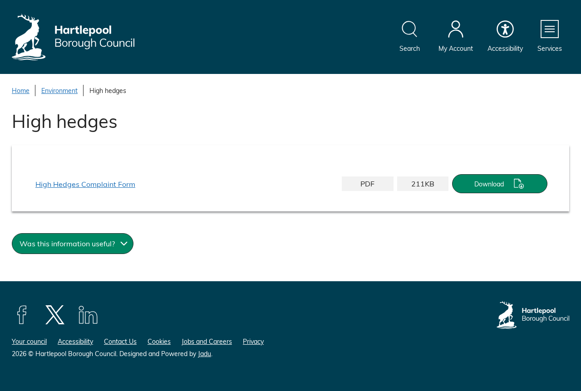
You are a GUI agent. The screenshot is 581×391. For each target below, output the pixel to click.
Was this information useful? (67, 243)
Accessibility (75, 341)
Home (21, 90)
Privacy (253, 341)
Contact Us (120, 341)
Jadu (204, 353)
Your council (29, 341)
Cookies (159, 341)
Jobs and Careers (207, 341)
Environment (59, 90)
